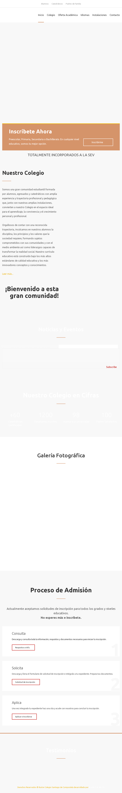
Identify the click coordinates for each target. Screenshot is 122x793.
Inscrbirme (97, 142)
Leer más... (7, 273)
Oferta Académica (68, 15)
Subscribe (111, 367)
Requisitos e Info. (22, 647)
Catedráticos (57, 4)
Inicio (41, 15)
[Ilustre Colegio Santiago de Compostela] (17, 15)
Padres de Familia (73, 4)
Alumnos (45, 4)
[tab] (88, 346)
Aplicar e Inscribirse (23, 717)
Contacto (115, 15)
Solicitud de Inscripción (25, 682)
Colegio (51, 15)
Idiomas (85, 15)
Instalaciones (99, 15)
